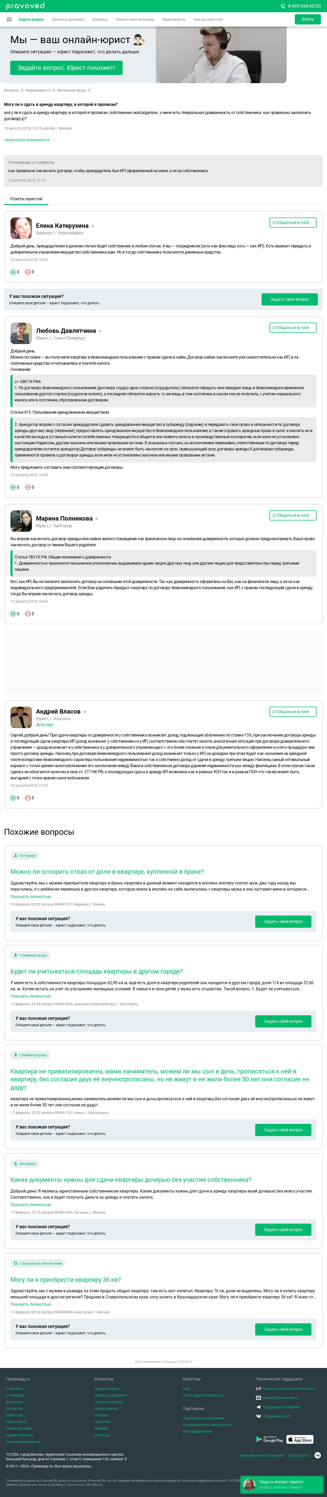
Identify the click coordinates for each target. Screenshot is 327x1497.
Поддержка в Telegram (282, 1407)
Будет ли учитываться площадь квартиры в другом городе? (96, 971)
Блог (187, 1389)
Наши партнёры (19, 1428)
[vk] (317, 1455)
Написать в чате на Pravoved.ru (289, 1389)
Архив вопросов (19, 1435)
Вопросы (100, 19)
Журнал (101, 1428)
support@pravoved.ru (280, 1398)
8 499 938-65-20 (304, 6)
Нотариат (28, 856)
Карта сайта (299, 1455)
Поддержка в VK (277, 1416)
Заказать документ (68, 19)
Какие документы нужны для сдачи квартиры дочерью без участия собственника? (130, 1179)
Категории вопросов (23, 1442)
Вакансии (14, 1402)
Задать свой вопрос (290, 299)
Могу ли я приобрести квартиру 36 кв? (65, 1279)
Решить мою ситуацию (135, 19)
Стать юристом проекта (203, 1395)
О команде (15, 1395)
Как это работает (208, 19)
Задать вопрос (31, 19)
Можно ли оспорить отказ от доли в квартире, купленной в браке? (107, 871)
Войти (308, 19)
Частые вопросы (109, 1402)
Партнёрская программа (204, 1418)
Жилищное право (71, 90)
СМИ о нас (15, 1415)
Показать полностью (30, 896)
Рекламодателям (197, 1431)
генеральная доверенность (27, 140)
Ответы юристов (26, 198)
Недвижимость (38, 90)
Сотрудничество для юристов (208, 1425)
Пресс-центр (16, 1422)
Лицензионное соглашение (261, 1455)
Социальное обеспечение (41, 1263)
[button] (282, 1485)
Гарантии (102, 1422)
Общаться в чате (293, 222)
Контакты (14, 1408)
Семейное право (33, 955)
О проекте (14, 1389)
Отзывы (101, 1415)
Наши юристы (174, 19)
